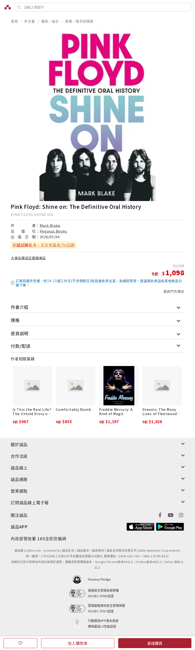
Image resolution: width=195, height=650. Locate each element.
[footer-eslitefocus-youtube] (170, 514)
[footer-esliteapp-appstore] (140, 526)
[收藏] (20, 643)
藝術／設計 (50, 21)
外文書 (29, 21)
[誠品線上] (7, 7)
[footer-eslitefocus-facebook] (160, 514)
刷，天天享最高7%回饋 (44, 245)
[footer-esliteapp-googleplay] (170, 526)
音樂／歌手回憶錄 (79, 21)
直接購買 (154, 643)
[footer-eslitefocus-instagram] (181, 514)
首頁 (14, 21)
